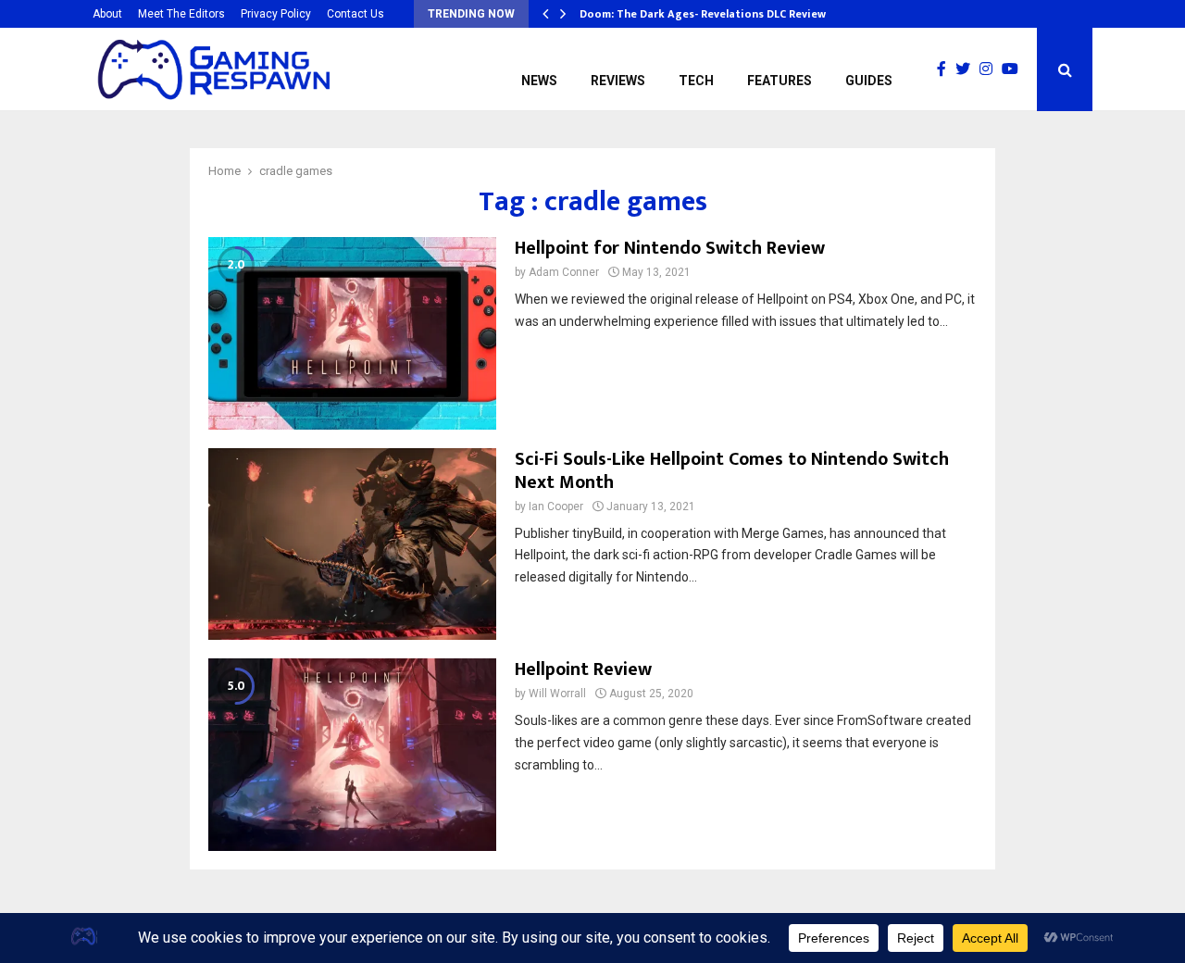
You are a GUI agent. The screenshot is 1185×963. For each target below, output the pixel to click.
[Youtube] (1015, 69)
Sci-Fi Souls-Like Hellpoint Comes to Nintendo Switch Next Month (732, 471)
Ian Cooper (556, 506)
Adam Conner (564, 272)
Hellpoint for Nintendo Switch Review (670, 248)
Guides (868, 80)
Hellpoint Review (583, 669)
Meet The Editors (181, 13)
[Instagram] (990, 69)
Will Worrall (557, 693)
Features (779, 80)
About (107, 13)
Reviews (618, 80)
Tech (696, 80)
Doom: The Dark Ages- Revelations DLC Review (703, 14)
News (539, 80)
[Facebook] (946, 69)
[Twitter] (967, 69)
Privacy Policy (276, 13)
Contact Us (355, 13)
